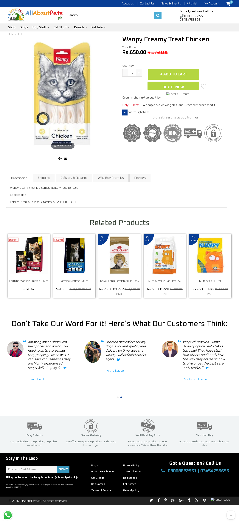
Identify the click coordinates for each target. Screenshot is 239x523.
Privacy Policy (15, 481)
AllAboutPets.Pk (30, 500)
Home (11, 34)
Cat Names (129, 484)
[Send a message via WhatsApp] (8, 515)
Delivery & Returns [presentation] (73, 178)
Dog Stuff (39, 27)
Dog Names (98, 484)
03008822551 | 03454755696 (193, 18)
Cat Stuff (61, 27)
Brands (79, 27)
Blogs (24, 27)
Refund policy (131, 490)
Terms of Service (133, 471)
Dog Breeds (130, 478)
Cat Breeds (97, 478)
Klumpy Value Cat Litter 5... (200, 281)
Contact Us (147, 3)
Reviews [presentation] (140, 178)
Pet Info (97, 27)
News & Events (171, 3)
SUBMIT (63, 469)
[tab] (19, 178)
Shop (11, 27)
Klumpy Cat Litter (19, 281)
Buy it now (173, 87)
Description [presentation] (19, 178)
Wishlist (192, 3)
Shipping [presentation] (44, 178)
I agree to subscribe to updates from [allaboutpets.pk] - (42, 479)
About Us (128, 3)
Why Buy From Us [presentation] (111, 178)
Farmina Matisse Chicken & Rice (63, 281)
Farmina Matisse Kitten (109, 281)
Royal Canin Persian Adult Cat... (154, 281)
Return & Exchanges (103, 471)
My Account (212, 3)
